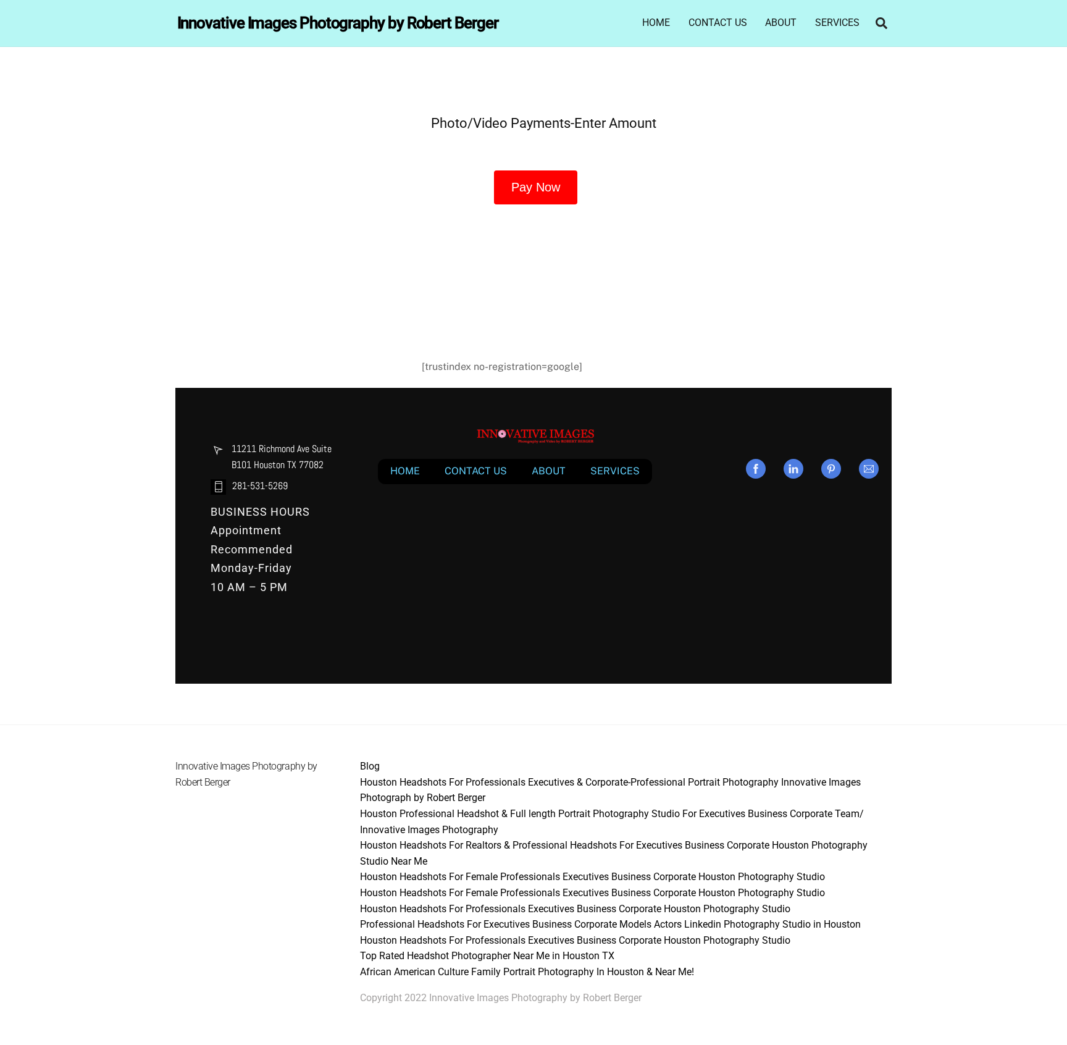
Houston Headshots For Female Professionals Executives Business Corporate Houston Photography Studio (592, 877)
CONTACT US (717, 22)
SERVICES (837, 22)
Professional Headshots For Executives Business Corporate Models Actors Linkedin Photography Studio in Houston (610, 924)
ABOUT (781, 22)
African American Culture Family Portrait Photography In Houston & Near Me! (527, 972)
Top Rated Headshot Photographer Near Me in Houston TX (487, 956)
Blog (370, 766)
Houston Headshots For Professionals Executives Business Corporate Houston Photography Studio (575, 909)
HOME (656, 22)
